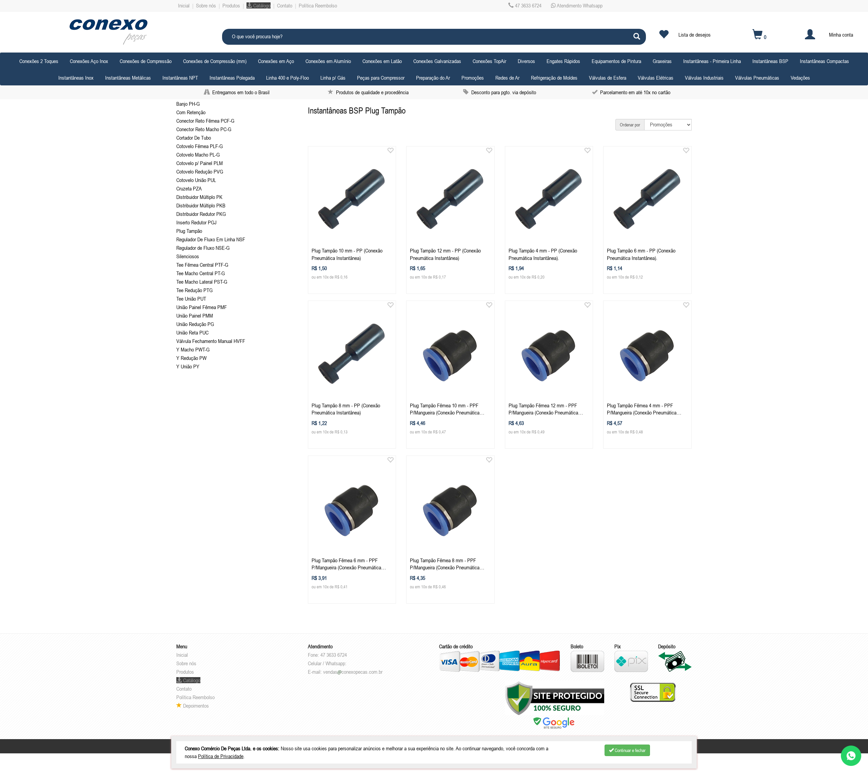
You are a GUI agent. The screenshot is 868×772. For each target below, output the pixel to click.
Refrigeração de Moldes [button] (554, 78)
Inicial (184, 5)
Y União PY (187, 366)
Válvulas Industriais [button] (704, 78)
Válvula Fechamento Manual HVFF (210, 341)
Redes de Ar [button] (507, 78)
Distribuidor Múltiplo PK (199, 197)
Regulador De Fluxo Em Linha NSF (210, 239)
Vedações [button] (800, 78)
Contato (284, 5)
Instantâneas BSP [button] (770, 61)
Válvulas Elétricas (655, 78)
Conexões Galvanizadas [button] (437, 61)
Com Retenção (190, 112)
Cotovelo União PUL (196, 180)
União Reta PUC (192, 332)
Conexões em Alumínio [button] (328, 61)
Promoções (472, 78)
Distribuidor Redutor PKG (201, 214)
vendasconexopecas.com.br (352, 672)
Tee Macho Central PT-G (200, 273)
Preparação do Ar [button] (433, 78)
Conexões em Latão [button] (382, 61)
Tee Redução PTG (194, 290)
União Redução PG (195, 324)
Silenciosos (187, 256)
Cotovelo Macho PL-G (198, 154)
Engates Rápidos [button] (563, 61)
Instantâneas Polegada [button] (232, 78)
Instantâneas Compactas (824, 61)
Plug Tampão (189, 231)
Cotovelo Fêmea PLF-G (199, 146)
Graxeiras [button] (662, 61)
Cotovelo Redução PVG (199, 171)
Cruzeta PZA (189, 188)
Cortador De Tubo (193, 138)
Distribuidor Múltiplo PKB (200, 205)
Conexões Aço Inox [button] (89, 61)
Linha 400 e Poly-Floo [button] (287, 78)
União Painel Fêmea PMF (201, 307)
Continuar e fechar (630, 750)
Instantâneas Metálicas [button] (128, 78)
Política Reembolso (318, 5)
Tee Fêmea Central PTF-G (202, 265)
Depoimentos (195, 706)
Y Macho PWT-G (193, 349)
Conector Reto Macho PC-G (203, 129)
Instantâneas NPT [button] (180, 78)
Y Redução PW (191, 358)
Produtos (231, 5)
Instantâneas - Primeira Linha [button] (712, 61)
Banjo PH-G (188, 104)
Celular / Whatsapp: (327, 663)
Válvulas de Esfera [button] (607, 78)
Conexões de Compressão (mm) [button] (214, 61)
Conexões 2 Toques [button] (38, 61)
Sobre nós (206, 5)
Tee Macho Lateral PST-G (201, 282)
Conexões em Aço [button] (276, 61)
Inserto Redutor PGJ (196, 222)
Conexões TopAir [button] (489, 61)
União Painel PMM (194, 315)
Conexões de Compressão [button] (146, 61)
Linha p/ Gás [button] (333, 78)
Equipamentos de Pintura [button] (616, 61)
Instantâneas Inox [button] (76, 78)
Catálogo (261, 5)
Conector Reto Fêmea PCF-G (205, 121)
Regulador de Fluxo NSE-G (203, 248)
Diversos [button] (526, 61)
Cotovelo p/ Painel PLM (199, 163)
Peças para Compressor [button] (381, 78)
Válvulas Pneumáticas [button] (757, 78)
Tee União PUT (191, 299)
